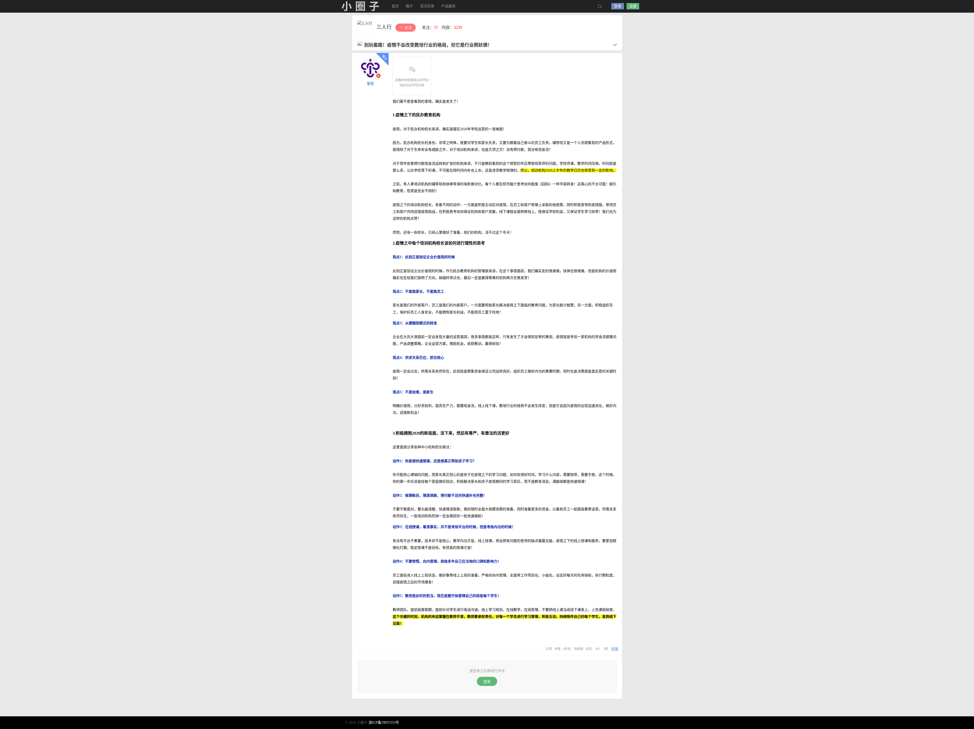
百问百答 (427, 6)
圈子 (409, 6)
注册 (632, 6)
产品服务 (448, 6)
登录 (617, 6)
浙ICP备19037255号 (384, 722)
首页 (395, 6)
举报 (557, 649)
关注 (408, 28)
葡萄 (370, 84)
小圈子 (360, 6)
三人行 (384, 27)
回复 (614, 649)
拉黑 (549, 649)
